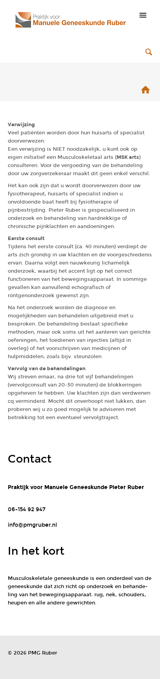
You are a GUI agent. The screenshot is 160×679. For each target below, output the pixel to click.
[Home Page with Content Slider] (145, 91)
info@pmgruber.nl (32, 525)
